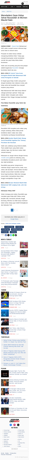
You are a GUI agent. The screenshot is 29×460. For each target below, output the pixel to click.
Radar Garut (6, 439)
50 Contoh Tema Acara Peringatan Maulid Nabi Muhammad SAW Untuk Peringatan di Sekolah (13, 75)
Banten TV (20, 433)
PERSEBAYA (18, 6)
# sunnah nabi (5, 229)
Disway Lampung (7, 432)
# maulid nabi (19, 227)
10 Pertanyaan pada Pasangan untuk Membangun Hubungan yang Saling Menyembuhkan (10, 282)
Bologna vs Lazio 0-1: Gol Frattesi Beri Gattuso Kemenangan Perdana (13, 364)
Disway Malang (21, 432)
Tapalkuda (6, 433)
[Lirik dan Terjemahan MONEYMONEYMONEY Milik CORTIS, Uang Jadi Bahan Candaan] (5, 400)
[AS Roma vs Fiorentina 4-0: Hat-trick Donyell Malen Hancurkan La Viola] (5, 411)
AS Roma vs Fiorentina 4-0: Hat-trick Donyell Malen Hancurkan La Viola (18, 410)
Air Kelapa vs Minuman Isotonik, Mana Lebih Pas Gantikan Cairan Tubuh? (10, 263)
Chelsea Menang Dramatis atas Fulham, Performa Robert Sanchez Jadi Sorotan (18, 381)
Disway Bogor (7, 430)
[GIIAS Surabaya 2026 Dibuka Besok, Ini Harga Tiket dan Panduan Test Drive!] (5, 304)
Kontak (2, 453)
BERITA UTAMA (4, 6)
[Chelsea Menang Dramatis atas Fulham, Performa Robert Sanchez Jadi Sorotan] (5, 382)
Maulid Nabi (15, 46)
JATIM (12, 6)
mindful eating (5, 158)
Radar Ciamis (7, 437)
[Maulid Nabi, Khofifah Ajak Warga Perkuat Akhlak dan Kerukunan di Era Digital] (24, 244)
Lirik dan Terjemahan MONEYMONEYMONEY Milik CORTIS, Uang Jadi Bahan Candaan (17, 400)
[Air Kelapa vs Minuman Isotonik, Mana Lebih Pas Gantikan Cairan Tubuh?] (24, 264)
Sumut (19, 446)
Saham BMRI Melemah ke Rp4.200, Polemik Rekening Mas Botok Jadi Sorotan (13, 346)
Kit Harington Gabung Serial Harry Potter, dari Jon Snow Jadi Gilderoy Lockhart (17, 390)
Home (3, 11)
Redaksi (7, 453)
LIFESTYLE (9, 11)
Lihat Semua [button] (14, 449)
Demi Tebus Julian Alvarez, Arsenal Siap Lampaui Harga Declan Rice (17, 329)
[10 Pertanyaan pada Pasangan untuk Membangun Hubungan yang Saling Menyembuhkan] (24, 283)
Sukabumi (6, 441)
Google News (14, 219)
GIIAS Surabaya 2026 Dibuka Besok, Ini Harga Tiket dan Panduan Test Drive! (17, 303)
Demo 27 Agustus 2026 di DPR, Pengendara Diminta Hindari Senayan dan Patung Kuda (13, 358)
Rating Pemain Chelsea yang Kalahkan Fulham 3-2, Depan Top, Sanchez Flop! (14, 341)
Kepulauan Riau (21, 443)
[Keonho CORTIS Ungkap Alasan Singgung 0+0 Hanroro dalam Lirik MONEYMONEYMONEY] (5, 313)
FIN (19, 441)
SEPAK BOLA (25, 6)
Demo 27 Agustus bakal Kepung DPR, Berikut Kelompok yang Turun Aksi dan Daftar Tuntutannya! (14, 352)
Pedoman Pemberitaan (6, 454)
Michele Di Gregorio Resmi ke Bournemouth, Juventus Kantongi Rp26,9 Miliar (17, 294)
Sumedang (6, 443)
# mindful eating (9, 227)
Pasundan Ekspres (8, 444)
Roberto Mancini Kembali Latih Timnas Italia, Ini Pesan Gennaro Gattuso (18, 321)
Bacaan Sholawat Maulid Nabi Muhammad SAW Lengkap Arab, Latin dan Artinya (14, 185)
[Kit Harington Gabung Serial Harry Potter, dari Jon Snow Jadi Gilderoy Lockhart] (5, 391)
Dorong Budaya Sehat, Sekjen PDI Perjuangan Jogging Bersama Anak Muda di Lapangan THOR (9, 253)
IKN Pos (20, 439)
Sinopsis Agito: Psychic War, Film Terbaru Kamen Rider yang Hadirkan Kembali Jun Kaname (18, 372)
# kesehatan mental (16, 229)
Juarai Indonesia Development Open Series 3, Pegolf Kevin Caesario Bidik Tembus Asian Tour (10, 272)
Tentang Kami (13, 453)
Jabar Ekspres (7, 446)
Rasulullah (15, 68)
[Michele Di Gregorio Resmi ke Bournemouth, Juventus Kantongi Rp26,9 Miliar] (5, 295)
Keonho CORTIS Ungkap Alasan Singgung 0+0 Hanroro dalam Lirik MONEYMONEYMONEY (18, 312)
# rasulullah (5, 232)
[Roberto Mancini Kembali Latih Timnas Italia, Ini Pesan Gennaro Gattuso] (5, 322)
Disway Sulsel (21, 430)
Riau (19, 444)
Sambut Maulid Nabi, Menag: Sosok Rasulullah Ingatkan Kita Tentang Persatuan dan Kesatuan (13, 140)
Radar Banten (21, 437)
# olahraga (13, 232)
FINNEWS (6, 435)
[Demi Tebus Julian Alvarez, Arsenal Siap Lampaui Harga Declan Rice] (5, 330)
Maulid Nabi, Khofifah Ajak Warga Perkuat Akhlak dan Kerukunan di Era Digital (8, 243)
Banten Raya (21, 435)
